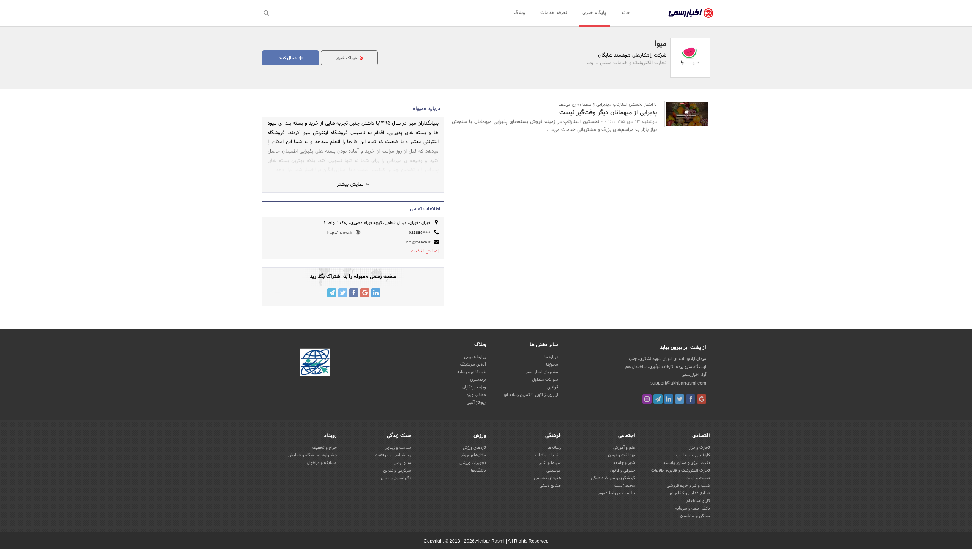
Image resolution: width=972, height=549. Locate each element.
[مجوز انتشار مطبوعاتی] (315, 364)
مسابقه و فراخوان (322, 462)
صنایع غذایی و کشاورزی (690, 493)
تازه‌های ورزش (474, 447)
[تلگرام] (658, 399)
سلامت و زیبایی (398, 447)
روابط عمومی (475, 356)
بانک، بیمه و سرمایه (692, 508)
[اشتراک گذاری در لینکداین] (375, 292)
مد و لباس (402, 462)
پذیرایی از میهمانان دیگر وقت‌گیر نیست (608, 112)
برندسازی (478, 379)
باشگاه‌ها (478, 470)
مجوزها (552, 364)
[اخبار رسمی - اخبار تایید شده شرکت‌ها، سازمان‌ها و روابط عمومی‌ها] (691, 13)
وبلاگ (519, 13)
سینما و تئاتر (550, 462)
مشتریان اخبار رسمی (541, 372)
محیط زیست (624, 485)
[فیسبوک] (690, 399)
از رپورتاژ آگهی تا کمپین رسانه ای (531, 394)
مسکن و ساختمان (695, 516)
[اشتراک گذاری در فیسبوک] (353, 292)
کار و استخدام (698, 500)
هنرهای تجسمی (547, 478)
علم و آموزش (624, 447)
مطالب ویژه (476, 394)
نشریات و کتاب (548, 455)
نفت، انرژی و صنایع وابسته (686, 462)
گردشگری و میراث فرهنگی (613, 478)
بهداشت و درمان (621, 455)
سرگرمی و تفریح (397, 470)
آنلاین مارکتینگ (473, 364)
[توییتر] (679, 399)
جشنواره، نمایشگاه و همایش (312, 455)
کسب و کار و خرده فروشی (688, 485)
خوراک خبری (347, 58)
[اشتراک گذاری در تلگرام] (331, 292)
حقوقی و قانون (622, 470)
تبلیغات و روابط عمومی (615, 493)
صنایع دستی (550, 485)
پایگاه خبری (594, 13)
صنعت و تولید (698, 478)
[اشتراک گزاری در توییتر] (342, 292)
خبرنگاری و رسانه (471, 372)
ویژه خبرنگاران (474, 387)
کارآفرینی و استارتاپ (693, 455)
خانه (625, 13)
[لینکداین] (668, 399)
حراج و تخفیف (324, 447)
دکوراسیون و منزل (396, 478)
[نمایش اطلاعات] (424, 251)
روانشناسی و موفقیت (393, 455)
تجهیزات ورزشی (472, 462)
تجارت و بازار (699, 447)
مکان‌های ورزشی (472, 455)
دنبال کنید (288, 58)
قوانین (552, 387)
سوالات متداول (545, 379)
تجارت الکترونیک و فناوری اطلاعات (680, 470)
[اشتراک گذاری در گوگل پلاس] (364, 292)
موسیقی (553, 470)
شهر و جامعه (624, 462)
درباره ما (551, 356)
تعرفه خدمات (553, 13)
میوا (660, 44)
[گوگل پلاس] (701, 399)
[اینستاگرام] (647, 399)
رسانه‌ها (554, 447)
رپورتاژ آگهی (476, 402)
